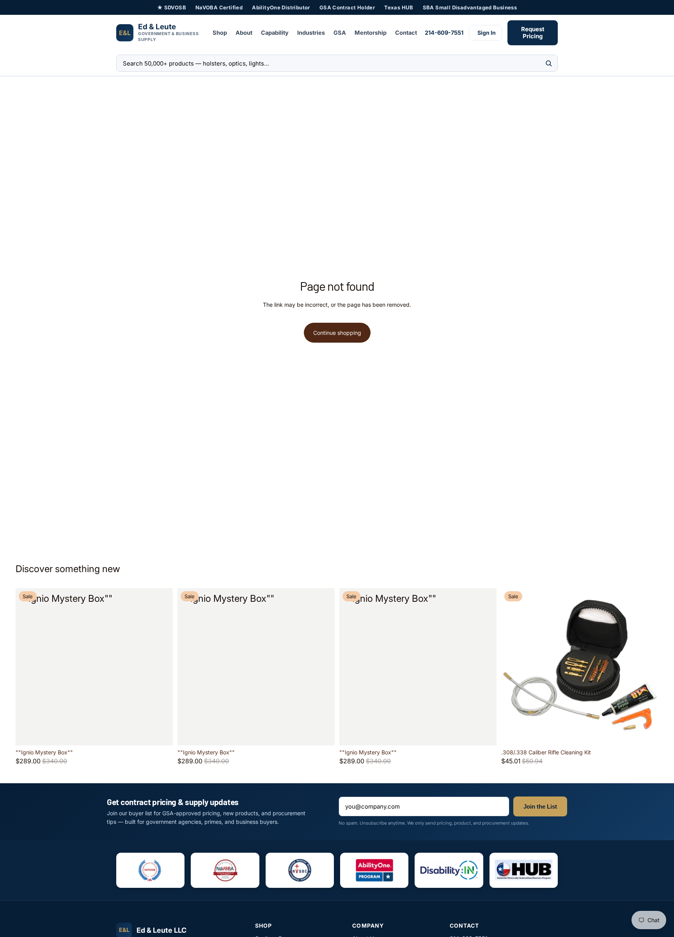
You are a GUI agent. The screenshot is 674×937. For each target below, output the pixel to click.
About (244, 32)
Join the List (540, 806)
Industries (311, 32)
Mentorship (371, 32)
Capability (275, 32)
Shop (220, 32)
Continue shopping (337, 332)
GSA (339, 32)
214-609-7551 (444, 32)
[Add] (161, 733)
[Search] (548, 63)
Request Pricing (533, 32)
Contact (406, 32)
